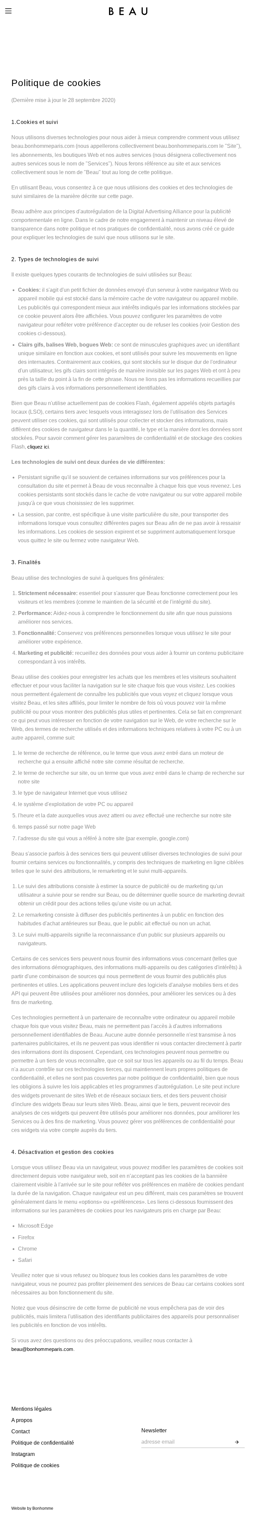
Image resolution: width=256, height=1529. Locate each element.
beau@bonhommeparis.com (42, 1349)
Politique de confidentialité (42, 1443)
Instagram (23, 1454)
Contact (20, 1431)
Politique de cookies (35, 1465)
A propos (21, 1420)
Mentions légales (31, 1409)
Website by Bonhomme (32, 1508)
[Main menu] (8, 11)
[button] (237, 1442)
